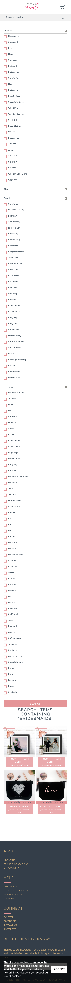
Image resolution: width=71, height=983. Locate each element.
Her (10, 524)
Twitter (9, 917)
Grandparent (14, 506)
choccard (13, 42)
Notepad (12, 66)
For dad (12, 548)
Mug (10, 84)
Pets (10, 596)
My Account (11, 868)
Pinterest (10, 929)
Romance (12, 288)
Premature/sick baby (19, 477)
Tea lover (13, 644)
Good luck (13, 270)
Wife (10, 620)
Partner (12, 602)
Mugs (10, 54)
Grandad (12, 560)
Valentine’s (13, 330)
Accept (59, 969)
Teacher (12, 399)
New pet (12, 366)
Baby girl (12, 324)
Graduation (13, 276)
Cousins (12, 584)
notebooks (13, 72)
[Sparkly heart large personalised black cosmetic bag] (19, 785)
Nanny (11, 674)
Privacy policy (13, 895)
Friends (12, 590)
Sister (11, 572)
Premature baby (16, 210)
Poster (11, 48)
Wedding (12, 294)
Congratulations (16, 252)
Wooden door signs (17, 174)
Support (9, 899)
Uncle (11, 434)
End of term (14, 378)
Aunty (11, 429)
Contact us (11, 887)
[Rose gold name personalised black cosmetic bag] (51, 785)
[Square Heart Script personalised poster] (19, 741)
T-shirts (12, 144)
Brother (12, 578)
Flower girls (14, 458)
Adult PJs (12, 156)
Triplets (12, 494)
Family (11, 405)
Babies (11, 536)
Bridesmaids (14, 306)
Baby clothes (14, 126)
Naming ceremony (17, 360)
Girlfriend (13, 614)
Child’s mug (14, 78)
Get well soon (15, 264)
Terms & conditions (16, 864)
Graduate (12, 692)
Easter (11, 354)
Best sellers (14, 96)
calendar (12, 60)
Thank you (13, 258)
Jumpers (12, 150)
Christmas (13, 204)
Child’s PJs (13, 162)
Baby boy (13, 318)
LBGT (10, 530)
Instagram (10, 925)
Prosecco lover (15, 656)
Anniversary (14, 222)
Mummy (12, 423)
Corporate (13, 246)
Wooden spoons (16, 114)
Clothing (12, 120)
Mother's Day (14, 336)
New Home (13, 282)
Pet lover (13, 482)
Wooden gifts (15, 108)
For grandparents (17, 554)
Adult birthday (15, 348)
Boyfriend (13, 608)
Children (12, 417)
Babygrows (13, 138)
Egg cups (12, 180)
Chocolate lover (16, 662)
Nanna (11, 668)
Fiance (11, 632)
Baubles (12, 168)
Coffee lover (14, 638)
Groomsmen (14, 312)
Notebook (13, 90)
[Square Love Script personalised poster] (51, 741)
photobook (13, 36)
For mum (12, 542)
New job (12, 300)
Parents (12, 680)
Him (10, 518)
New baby (13, 234)
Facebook (10, 921)
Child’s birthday (16, 342)
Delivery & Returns (16, 891)
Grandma (12, 566)
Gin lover (13, 650)
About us (9, 860)
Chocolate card (16, 102)
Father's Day (14, 228)
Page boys (13, 453)
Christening (14, 240)
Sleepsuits (13, 132)
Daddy (11, 686)
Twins (11, 489)
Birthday (12, 216)
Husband (12, 626)
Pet (10, 411)
